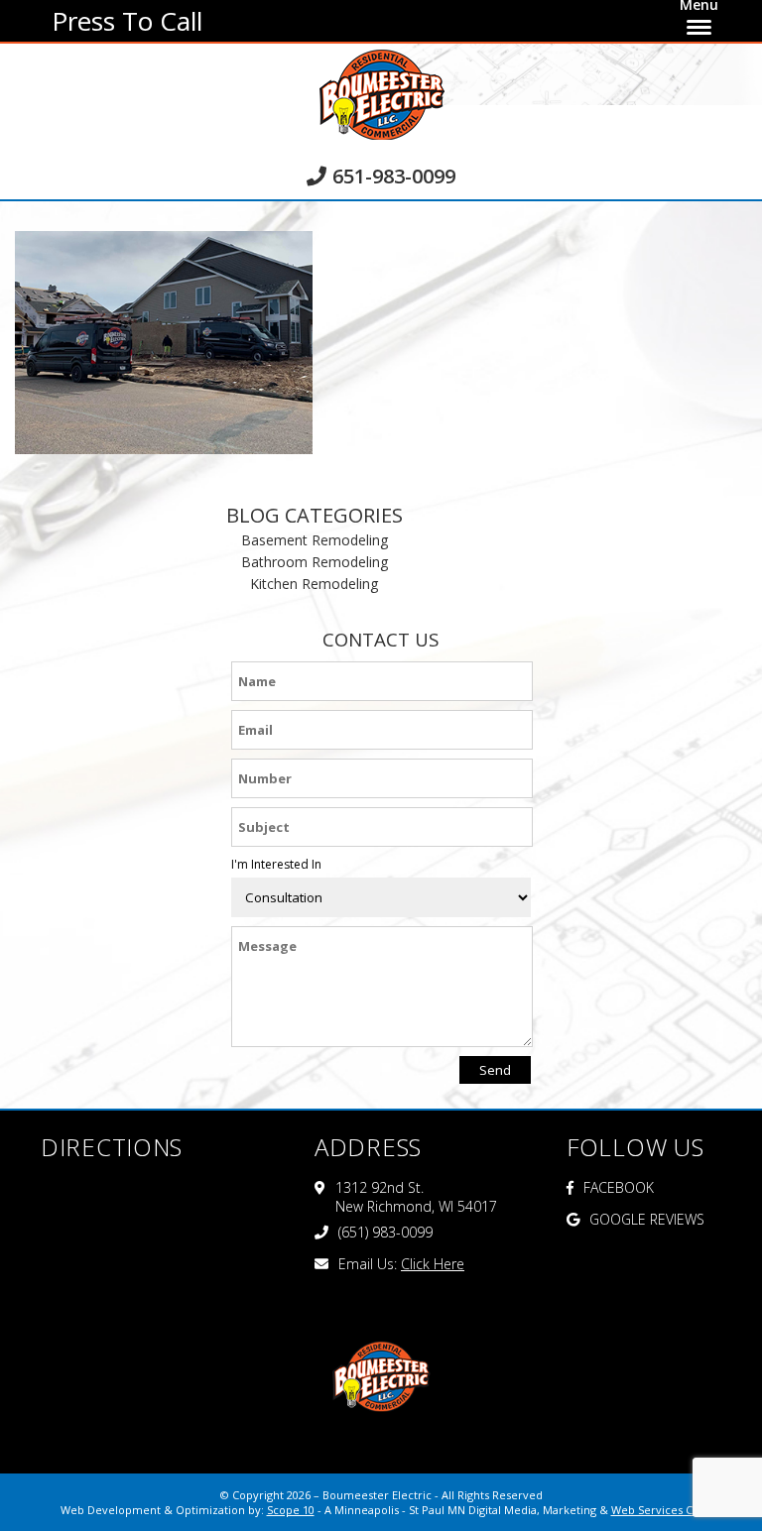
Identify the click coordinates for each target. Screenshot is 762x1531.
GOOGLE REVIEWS (646, 1219)
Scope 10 (291, 1509)
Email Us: (401, 1263)
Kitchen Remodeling (314, 583)
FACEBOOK (618, 1187)
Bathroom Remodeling (314, 561)
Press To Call (127, 21)
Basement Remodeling (314, 539)
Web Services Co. (656, 1509)
